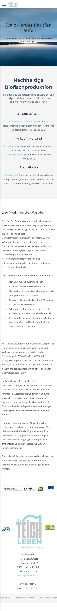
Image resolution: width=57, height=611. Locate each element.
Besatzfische (10, 175)
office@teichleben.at (28, 575)
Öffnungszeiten (32, 587)
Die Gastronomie (15, 154)
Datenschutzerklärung (24, 598)
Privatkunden (11, 146)
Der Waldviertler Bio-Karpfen (24, 121)
